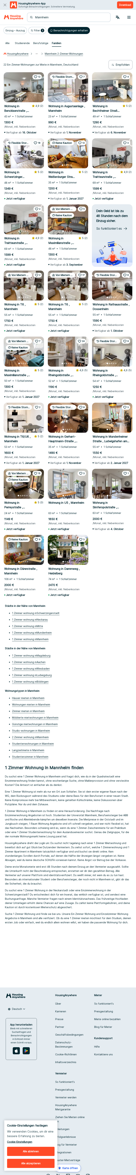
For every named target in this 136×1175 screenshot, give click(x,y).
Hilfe (97, 1046)
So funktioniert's (104, 1003)
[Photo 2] (20, 99)
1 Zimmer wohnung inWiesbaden (31, 668)
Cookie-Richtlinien (66, 1054)
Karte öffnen (70, 1168)
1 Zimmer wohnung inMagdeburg (31, 655)
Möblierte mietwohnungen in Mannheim (35, 717)
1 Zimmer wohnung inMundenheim (32, 632)
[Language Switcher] (117, 17)
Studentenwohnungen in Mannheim (33, 743)
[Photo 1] (18, 99)
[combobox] (71, 17)
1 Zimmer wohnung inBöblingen (30, 681)
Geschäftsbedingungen (69, 1034)
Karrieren (60, 1011)
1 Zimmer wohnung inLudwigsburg (32, 675)
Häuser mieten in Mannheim (28, 698)
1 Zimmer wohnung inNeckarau (30, 619)
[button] (15, 30)
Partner (59, 1026)
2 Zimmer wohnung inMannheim (30, 737)
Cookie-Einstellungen (19, 1141)
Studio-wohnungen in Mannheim (31, 730)
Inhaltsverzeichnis (65, 1062)
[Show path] (37, 53)
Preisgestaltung (103, 1011)
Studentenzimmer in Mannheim (30, 756)
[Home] (14, 17)
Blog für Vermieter (66, 1144)
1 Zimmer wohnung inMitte (27, 626)
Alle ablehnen (31, 1151)
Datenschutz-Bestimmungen (64, 1044)
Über (58, 1003)
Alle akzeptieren (31, 1163)
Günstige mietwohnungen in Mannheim (35, 724)
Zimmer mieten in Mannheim (28, 711)
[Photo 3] (23, 99)
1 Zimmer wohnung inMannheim (30, 639)
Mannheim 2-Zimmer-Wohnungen (64, 53)
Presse (59, 1019)
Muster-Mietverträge (67, 1160)
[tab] (7, 43)
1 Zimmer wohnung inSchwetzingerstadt (36, 613)
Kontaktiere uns (103, 1054)
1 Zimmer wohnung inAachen (29, 662)
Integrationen (63, 1152)
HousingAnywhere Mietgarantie (66, 1107)
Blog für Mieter (103, 1026)
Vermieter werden (65, 1097)
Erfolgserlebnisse (65, 1136)
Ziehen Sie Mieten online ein (70, 1119)
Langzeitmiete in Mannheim (28, 750)
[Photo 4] (25, 99)
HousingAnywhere (18, 53)
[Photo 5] (27, 99)
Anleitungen (62, 1129)
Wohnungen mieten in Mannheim (31, 704)
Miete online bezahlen (107, 1019)
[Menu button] (128, 17)
